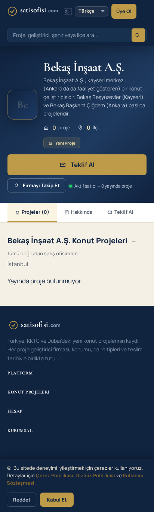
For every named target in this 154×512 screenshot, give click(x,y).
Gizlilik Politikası (95, 475)
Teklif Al (83, 164)
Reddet (22, 499)
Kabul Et (57, 499)
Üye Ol (124, 11)
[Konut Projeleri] (138, 35)
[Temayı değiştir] (68, 11)
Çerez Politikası (54, 475)
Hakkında (81, 212)
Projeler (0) (35, 212)
